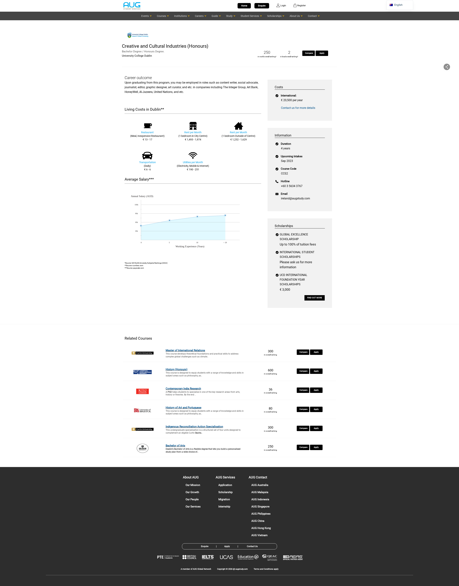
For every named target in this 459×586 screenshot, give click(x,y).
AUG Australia (259, 485)
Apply (322, 53)
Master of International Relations (185, 350)
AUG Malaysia (259, 492)
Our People (192, 499)
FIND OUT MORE (314, 298)
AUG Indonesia (260, 499)
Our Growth (192, 492)
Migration (224, 499)
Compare (309, 53)
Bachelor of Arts (175, 445)
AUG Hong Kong (261, 528)
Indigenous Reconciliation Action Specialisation (194, 426)
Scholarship (225, 492)
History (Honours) (176, 369)
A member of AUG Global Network (196, 569)
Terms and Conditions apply (266, 569)
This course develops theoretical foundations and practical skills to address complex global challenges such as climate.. (202, 355)
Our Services (193, 506)
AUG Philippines (261, 513)
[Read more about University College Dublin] (139, 40)
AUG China (257, 521)
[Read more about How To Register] (293, 562)
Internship (224, 506)
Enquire (262, 5)
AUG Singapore (260, 506)
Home (244, 5)
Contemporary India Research (183, 388)
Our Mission (193, 485)
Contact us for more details (298, 108)
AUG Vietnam (259, 535)
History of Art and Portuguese (183, 407)
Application (225, 485)
